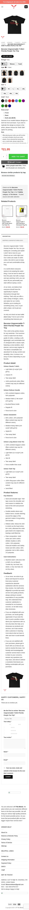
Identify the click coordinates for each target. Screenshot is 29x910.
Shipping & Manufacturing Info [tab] (12, 240)
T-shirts (17, 42)
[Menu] (2, 7)
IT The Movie (18, 807)
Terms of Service (6, 842)
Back (6, 115)
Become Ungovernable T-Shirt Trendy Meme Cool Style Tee (7, 222)
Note (2, 132)
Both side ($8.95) (10, 118)
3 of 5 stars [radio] (7, 727)
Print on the (5, 110)
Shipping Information (8, 860)
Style (3, 67)
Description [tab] (6, 236)
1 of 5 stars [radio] (6, 724)
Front (7, 112)
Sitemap (4, 846)
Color (3, 97)
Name (6, 751)
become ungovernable (8, 175)
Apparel (10, 42)
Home (3, 42)
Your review (8, 737)
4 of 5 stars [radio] (7, 730)
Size (2, 84)
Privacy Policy (5, 839)
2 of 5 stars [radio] (15, 724)
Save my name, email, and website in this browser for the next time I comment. (14, 770)
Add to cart (18, 156)
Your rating (7, 721)
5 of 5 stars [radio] (7, 733)
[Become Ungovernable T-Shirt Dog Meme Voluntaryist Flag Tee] (21, 211)
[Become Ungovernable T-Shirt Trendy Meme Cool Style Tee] (7, 211)
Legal (3, 870)
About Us (4, 832)
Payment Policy (6, 863)
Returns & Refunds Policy (9, 836)
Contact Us (4, 856)
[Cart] (26, 6)
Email (6, 760)
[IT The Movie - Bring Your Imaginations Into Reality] (14, 7)
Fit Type (4, 60)
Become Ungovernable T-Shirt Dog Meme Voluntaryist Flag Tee (21, 222)
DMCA (3, 866)
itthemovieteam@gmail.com (15, 884)
